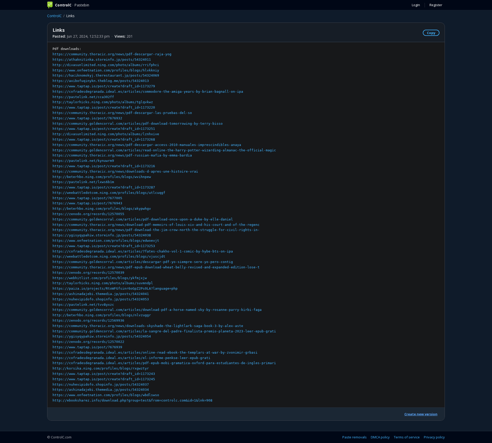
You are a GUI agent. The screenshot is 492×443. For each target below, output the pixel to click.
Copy (431, 32)
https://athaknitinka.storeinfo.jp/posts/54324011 (102, 59)
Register (435, 5)
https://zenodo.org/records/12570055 (88, 214)
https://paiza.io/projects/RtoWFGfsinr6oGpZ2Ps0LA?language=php (115, 288)
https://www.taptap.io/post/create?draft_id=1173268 (104, 139)
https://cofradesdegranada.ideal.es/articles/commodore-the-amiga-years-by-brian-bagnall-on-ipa (148, 91)
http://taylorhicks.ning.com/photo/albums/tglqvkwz (103, 102)
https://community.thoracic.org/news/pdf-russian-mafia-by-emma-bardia (122, 155)
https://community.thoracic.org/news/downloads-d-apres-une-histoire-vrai (125, 171)
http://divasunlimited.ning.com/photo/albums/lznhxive (106, 134)
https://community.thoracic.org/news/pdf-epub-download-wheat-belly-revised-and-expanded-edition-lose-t (156, 267)
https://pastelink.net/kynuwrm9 (83, 161)
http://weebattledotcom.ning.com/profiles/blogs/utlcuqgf (109, 193)
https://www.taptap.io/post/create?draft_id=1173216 (104, 166)
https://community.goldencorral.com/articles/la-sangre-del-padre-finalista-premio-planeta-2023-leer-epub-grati (164, 331)
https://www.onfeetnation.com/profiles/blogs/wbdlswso (106, 395)
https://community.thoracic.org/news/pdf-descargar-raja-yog (112, 54)
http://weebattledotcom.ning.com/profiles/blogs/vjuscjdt (109, 256)
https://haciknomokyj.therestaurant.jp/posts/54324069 (106, 75)
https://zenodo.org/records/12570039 (88, 273)
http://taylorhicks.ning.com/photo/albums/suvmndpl (103, 283)
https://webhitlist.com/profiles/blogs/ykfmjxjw (100, 278)
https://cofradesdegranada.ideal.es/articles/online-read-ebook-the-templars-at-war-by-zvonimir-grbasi (155, 352)
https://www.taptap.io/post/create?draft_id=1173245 (104, 379)
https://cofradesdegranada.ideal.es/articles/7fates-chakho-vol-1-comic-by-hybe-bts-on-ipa (143, 251)
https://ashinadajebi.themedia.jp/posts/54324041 (101, 294)
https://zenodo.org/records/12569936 (88, 320)
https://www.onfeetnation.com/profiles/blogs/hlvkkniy (106, 70)
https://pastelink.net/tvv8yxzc (83, 305)
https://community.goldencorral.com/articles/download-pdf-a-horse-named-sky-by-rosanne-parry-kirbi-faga (157, 310)
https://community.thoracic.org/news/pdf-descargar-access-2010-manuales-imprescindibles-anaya (147, 145)
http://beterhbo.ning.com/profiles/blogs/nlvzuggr (102, 315)
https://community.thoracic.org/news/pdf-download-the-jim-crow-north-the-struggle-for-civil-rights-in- (156, 230)
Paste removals (354, 437)
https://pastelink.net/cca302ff (83, 97)
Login (416, 5)
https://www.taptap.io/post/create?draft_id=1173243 (104, 374)
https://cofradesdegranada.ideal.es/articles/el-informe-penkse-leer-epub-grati (131, 358)
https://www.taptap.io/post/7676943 (87, 203)
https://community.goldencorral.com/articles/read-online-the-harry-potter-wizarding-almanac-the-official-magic (164, 150)
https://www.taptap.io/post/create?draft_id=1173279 (104, 86)
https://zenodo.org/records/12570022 (88, 342)
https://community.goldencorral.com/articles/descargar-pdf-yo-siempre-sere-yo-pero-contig (143, 262)
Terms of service (407, 437)
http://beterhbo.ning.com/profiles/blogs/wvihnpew (102, 177)
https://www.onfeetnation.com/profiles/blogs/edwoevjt (106, 240)
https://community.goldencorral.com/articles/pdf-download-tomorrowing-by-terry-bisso (138, 123)
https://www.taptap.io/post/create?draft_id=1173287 (104, 187)
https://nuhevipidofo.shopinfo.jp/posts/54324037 (101, 384)
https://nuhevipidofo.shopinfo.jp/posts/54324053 (101, 299)
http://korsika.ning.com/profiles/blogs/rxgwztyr (101, 368)
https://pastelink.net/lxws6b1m (83, 182)
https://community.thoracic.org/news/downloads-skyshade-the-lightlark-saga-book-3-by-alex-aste (148, 326)
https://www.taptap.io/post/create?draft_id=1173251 (104, 129)
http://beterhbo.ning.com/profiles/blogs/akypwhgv (102, 208)
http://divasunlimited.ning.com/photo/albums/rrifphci (106, 65)
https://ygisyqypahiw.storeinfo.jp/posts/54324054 (102, 336)
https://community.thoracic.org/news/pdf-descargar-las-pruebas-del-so (122, 113)
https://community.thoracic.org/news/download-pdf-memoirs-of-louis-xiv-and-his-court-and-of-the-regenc (156, 225)
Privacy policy (434, 437)
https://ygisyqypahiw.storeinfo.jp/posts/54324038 (102, 235)
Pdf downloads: (164, 224)
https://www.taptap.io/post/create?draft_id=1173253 (104, 246)
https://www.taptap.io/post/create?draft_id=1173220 (104, 107)
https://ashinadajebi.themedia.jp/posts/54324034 (101, 390)
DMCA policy (380, 437)
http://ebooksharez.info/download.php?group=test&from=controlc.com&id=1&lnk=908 (132, 400)
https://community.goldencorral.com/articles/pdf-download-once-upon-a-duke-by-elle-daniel (143, 219)
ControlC (54, 15)
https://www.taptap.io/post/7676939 (87, 347)
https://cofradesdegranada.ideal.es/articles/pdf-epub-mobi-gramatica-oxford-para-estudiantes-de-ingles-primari (164, 363)
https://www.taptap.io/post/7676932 (87, 118)
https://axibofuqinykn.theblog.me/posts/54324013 (101, 81)
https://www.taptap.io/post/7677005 (87, 198)
